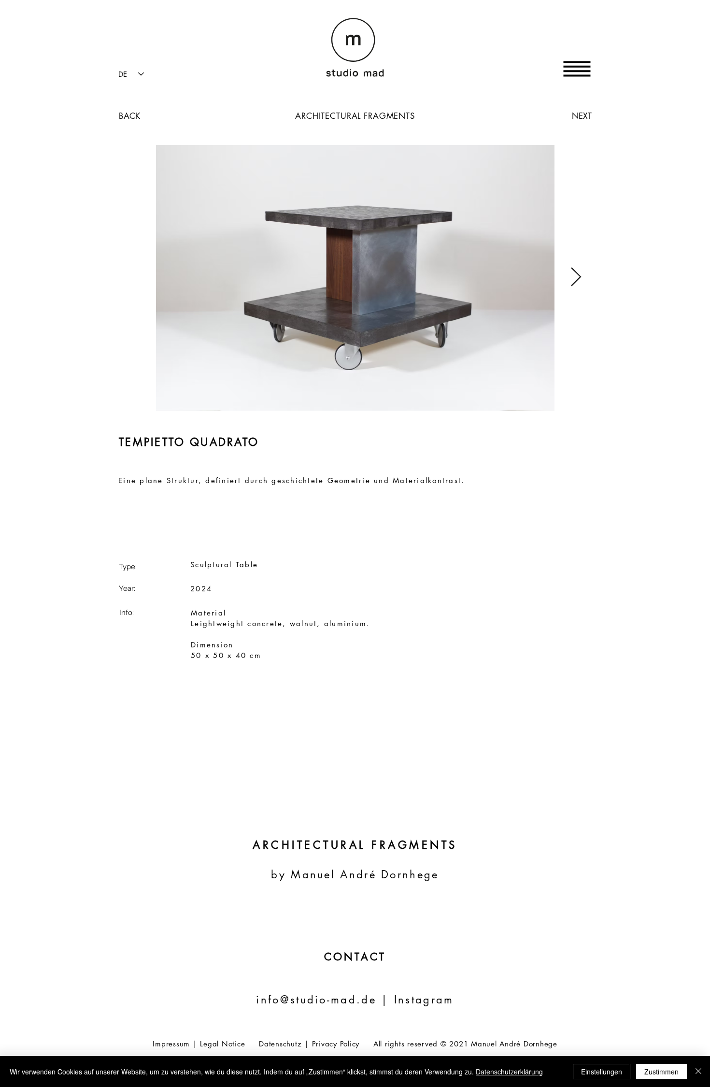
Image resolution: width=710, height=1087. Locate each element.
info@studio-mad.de (316, 999)
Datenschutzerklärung (509, 1071)
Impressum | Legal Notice (199, 1043)
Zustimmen (661, 1071)
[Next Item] (576, 278)
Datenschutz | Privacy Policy (309, 1043)
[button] (577, 69)
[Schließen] (698, 1071)
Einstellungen (601, 1071)
